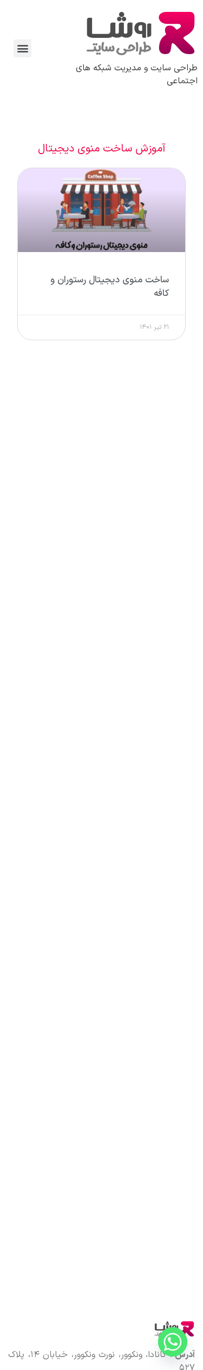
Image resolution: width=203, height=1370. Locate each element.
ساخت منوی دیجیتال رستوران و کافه (109, 287)
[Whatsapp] (172, 1341)
